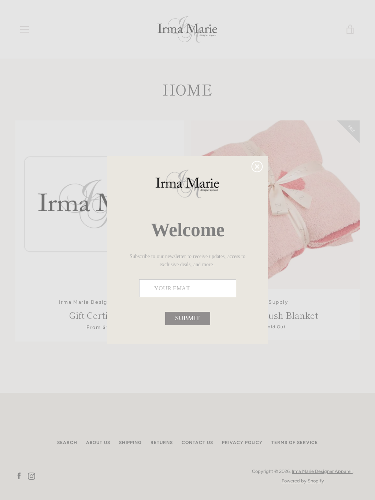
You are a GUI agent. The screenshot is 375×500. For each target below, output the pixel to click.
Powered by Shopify (303, 481)
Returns (162, 442)
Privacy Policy (242, 442)
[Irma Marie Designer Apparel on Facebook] (19, 475)
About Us (98, 442)
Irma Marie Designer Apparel (322, 471)
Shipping (130, 442)
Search (67, 442)
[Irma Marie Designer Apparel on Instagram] (31, 475)
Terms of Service (294, 442)
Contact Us (197, 442)
